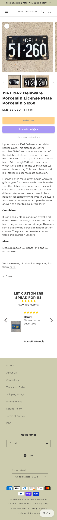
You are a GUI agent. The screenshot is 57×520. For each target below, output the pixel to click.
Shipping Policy (15, 394)
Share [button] (9, 276)
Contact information (30, 513)
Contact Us (12, 380)
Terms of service (21, 508)
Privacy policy (42, 503)
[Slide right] (53, 82)
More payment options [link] (28, 137)
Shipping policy (39, 508)
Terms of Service (15, 416)
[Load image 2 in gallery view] (28, 81)
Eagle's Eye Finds (26, 499)
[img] (28, 301)
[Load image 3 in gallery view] (42, 81)
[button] (6, 11)
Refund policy (25, 503)
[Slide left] (3, 82)
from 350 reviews (28, 304)
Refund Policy (14, 408)
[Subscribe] (47, 443)
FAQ (8, 423)
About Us (11, 372)
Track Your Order (15, 387)
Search (10, 365)
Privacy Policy (14, 401)
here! (13, 266)
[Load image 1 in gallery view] (14, 81)
